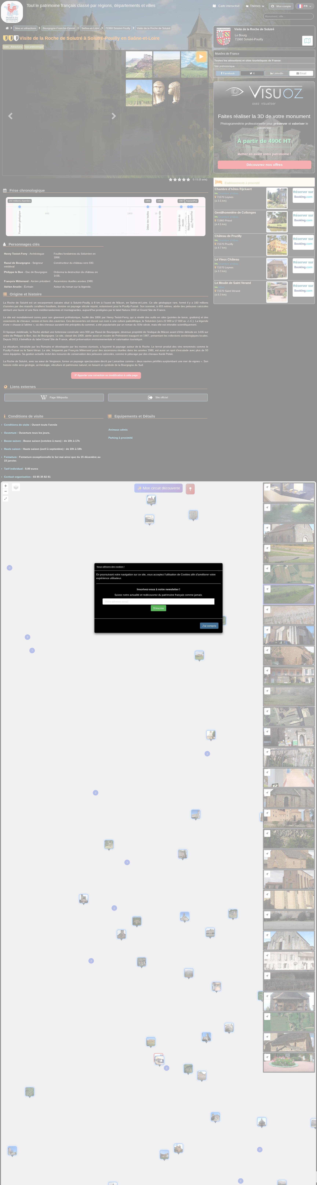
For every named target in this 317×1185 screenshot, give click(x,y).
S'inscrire (158, 608)
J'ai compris (209, 625)
